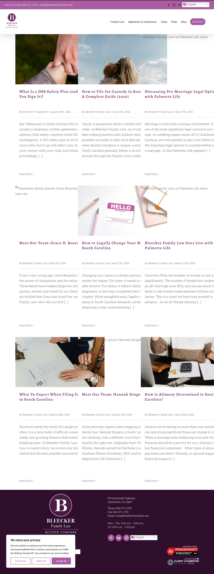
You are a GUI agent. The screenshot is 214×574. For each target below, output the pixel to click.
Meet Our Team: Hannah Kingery (122, 362)
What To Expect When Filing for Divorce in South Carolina (60, 362)
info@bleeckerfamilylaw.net (56, 4)
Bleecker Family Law (98, 111)
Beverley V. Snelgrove (35, 111)
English (191, 4)
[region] (40, 551)
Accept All (61, 560)
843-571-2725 (29, 4)
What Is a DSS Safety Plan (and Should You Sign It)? (60, 59)
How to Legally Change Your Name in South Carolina (122, 211)
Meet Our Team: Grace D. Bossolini (60, 211)
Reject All (41, 560)
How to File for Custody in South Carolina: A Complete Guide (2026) (122, 59)
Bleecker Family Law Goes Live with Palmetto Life (185, 211)
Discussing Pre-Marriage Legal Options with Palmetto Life (185, 59)
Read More (25, 174)
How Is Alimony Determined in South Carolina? (185, 362)
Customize (20, 560)
